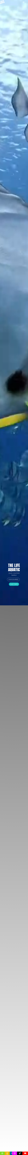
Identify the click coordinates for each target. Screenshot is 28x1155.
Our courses (13, 579)
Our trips (14, 584)
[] (3, 1151)
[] (25, 1151)
